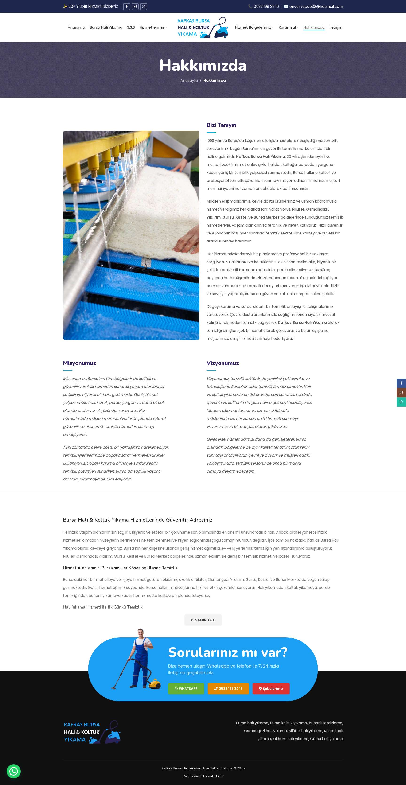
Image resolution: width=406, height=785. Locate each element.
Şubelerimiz (273, 688)
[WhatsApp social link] (143, 6)
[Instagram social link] (135, 6)
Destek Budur (213, 776)
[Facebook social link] (126, 6)
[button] (14, 771)
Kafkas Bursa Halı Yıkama (181, 768)
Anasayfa (189, 80)
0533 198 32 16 (230, 688)
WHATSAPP (188, 688)
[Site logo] (203, 27)
